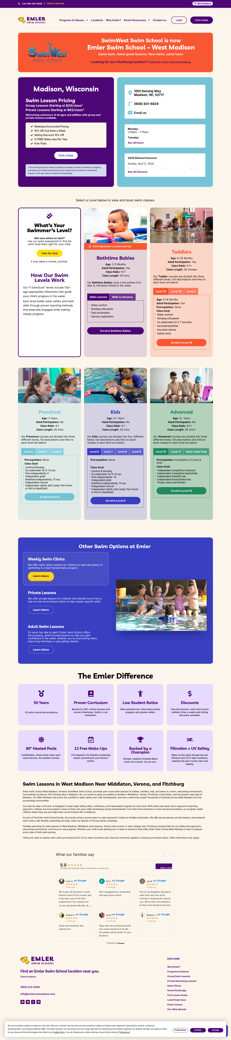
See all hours (136, 142)
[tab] (98, 297)
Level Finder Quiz (176, 999)
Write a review (166, 868)
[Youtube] (28, 1002)
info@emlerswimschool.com (37, 993)
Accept (215, 1030)
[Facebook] (22, 1002)
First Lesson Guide (177, 995)
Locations (97, 20)
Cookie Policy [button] (59, 1032)
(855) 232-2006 (30, 987)
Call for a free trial (55, 3)
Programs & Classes (71, 20)
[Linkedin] (38, 1002)
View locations (28, 976)
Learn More (41, 576)
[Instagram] (33, 1002)
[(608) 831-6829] (130, 103)
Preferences (180, 1030)
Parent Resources (135, 20)
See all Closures (138, 171)
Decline (198, 1030)
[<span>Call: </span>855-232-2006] (19, 4)
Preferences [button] (124, 1032)
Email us (140, 113)
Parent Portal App (176, 990)
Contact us (159, 20)
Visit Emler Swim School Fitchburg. (169, 62)
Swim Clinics (174, 985)
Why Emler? (113, 20)
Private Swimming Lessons (181, 981)
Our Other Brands (176, 1009)
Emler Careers (175, 1004)
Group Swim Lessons (178, 976)
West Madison (204, 3)
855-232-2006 (32, 3)
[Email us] (130, 112)
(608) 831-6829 (146, 104)
